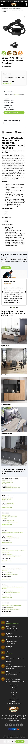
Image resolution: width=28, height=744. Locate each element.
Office (3, 1)
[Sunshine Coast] (3, 628)
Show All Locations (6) (11, 112)
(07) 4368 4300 (10, 520)
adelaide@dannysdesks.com (12, 592)
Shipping (14, 701)
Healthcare (16, 1)
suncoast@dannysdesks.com (12, 487)
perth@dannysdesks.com (11, 574)
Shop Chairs (5, 375)
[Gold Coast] (3, 647)
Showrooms (14, 697)
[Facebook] (6, 724)
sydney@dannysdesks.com (12, 538)
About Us (14, 688)
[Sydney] (3, 672)
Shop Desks (5, 345)
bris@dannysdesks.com (11, 505)
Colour (5, 74)
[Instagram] (21, 724)
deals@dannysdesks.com (12, 623)
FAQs (14, 694)
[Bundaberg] (3, 634)
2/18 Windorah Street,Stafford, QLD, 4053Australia (7, 499)
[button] (25, 26)
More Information (7, 490)
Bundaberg (9, 633)
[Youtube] (14, 724)
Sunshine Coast (10, 626)
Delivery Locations (14, 699)
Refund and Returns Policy (14, 703)
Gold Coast (9, 646)
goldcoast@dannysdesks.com (12, 609)
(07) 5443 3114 (10, 486)
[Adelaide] (3, 666)
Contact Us (14, 690)
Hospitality (24, 1)
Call (7, 651)
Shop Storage (6, 404)
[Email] (3, 622)
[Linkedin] (17, 724)
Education (9, 1)
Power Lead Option (8, 77)
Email (7, 621)
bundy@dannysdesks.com (11, 522)
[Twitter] (10, 724)
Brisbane (8, 640)
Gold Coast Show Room (11, 605)
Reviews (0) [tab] (21, 132)
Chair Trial (14, 692)
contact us (16, 94)
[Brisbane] (3, 641)
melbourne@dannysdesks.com (13, 556)
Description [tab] (8, 132)
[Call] (3, 652)
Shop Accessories (7, 434)
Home (2, 8)
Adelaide (8, 665)
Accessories (11, 8)
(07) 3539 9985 (10, 503)
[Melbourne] (3, 679)
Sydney (8, 671)
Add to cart (19, 741)
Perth (7, 656)
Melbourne (9, 678)
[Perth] (3, 658)
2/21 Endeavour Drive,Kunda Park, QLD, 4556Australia (7, 482)
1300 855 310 (9, 536)
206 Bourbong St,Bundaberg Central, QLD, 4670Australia (9, 517)
